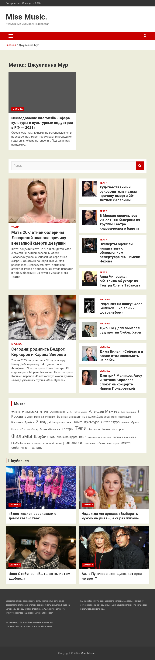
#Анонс (15, 411)
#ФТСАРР (44, 412)
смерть (126, 443)
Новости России (20, 429)
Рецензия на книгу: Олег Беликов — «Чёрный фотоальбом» (121, 308)
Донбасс (30, 422)
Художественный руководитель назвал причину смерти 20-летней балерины (118, 193)
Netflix (77, 412)
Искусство (59, 422)
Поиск (140, 165)
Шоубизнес (44, 436)
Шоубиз (15, 504)
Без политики (128, 412)
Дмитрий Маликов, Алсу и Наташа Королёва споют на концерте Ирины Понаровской (121, 382)
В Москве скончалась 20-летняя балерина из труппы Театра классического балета (120, 222)
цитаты (37, 447)
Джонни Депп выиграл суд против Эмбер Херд (120, 330)
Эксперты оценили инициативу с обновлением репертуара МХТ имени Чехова (120, 252)
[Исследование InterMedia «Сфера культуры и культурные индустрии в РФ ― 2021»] (42, 92)
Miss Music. (26, 17)
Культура (91, 422)
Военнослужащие (121, 416)
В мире (29, 416)
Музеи (134, 422)
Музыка (17, 109)
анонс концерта (67, 437)
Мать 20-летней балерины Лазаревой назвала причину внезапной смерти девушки (38, 238)
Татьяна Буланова (50, 429)
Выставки (17, 422)
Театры (68, 429)
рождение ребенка (94, 443)
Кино (69, 422)
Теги (81, 428)
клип (82, 437)
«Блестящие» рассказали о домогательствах (32, 516)
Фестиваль (94, 429)
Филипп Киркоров (113, 429)
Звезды (43, 421)
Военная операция (44, 416)
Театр (15, 227)
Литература (110, 422)
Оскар (34, 429)
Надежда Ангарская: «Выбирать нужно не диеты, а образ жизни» (110, 516)
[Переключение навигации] (11, 36)
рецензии (72, 442)
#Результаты (30, 411)
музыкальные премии (99, 437)
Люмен (125, 422)
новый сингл (54, 443)
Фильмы (21, 436)
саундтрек (113, 443)
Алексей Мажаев (104, 411)
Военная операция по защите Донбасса (83, 416)
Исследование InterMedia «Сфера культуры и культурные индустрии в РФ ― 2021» (42, 122)
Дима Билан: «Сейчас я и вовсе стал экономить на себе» (121, 355)
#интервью (57, 411)
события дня (20, 447)
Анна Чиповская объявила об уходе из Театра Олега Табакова (120, 280)
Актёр (84, 412)
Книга (78, 422)
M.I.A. (69, 412)
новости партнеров (34, 443)
